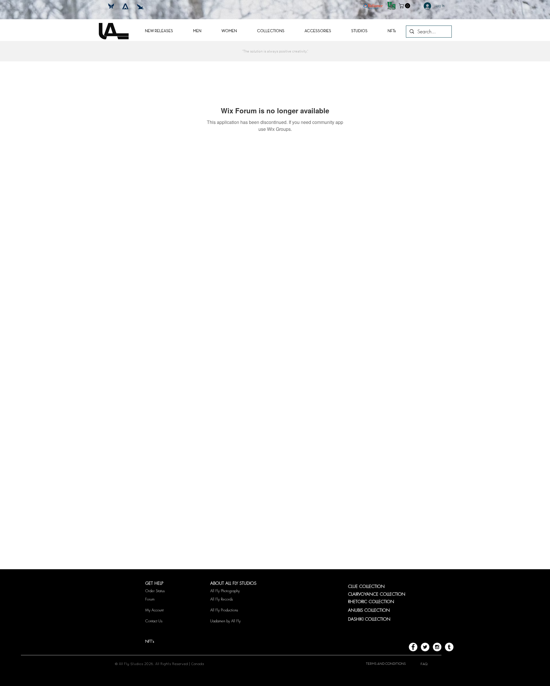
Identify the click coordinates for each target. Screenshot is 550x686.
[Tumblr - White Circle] (449, 647)
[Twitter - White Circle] (425, 647)
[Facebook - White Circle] (413, 647)
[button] (405, 5)
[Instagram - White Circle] (437, 647)
